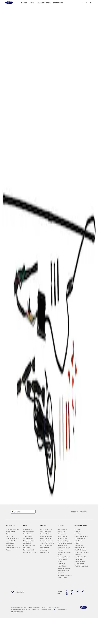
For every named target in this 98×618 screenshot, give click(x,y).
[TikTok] (72, 593)
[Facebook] (67, 591)
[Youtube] (77, 591)
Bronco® (74, 512)
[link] (29, 607)
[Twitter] (72, 591)
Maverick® (83, 512)
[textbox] (23, 512)
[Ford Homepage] (83, 607)
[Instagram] (83, 591)
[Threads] (67, 593)
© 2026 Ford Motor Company (18, 607)
